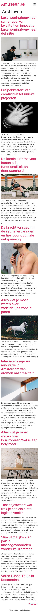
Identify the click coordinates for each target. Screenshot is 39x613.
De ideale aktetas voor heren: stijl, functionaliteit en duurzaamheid (18, 165)
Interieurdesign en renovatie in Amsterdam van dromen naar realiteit (17, 367)
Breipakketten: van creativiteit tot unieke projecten (18, 94)
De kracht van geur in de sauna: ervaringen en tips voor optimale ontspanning (18, 233)
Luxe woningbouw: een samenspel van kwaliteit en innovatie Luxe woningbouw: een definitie (19, 25)
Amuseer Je (13, 4)
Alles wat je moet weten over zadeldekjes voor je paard (16, 306)
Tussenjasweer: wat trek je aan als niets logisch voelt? (16, 509)
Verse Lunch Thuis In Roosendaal (17, 578)
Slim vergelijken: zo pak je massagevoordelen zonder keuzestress (16, 543)
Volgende (33, 604)
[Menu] (34, 4)
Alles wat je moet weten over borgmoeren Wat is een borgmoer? (19, 438)
